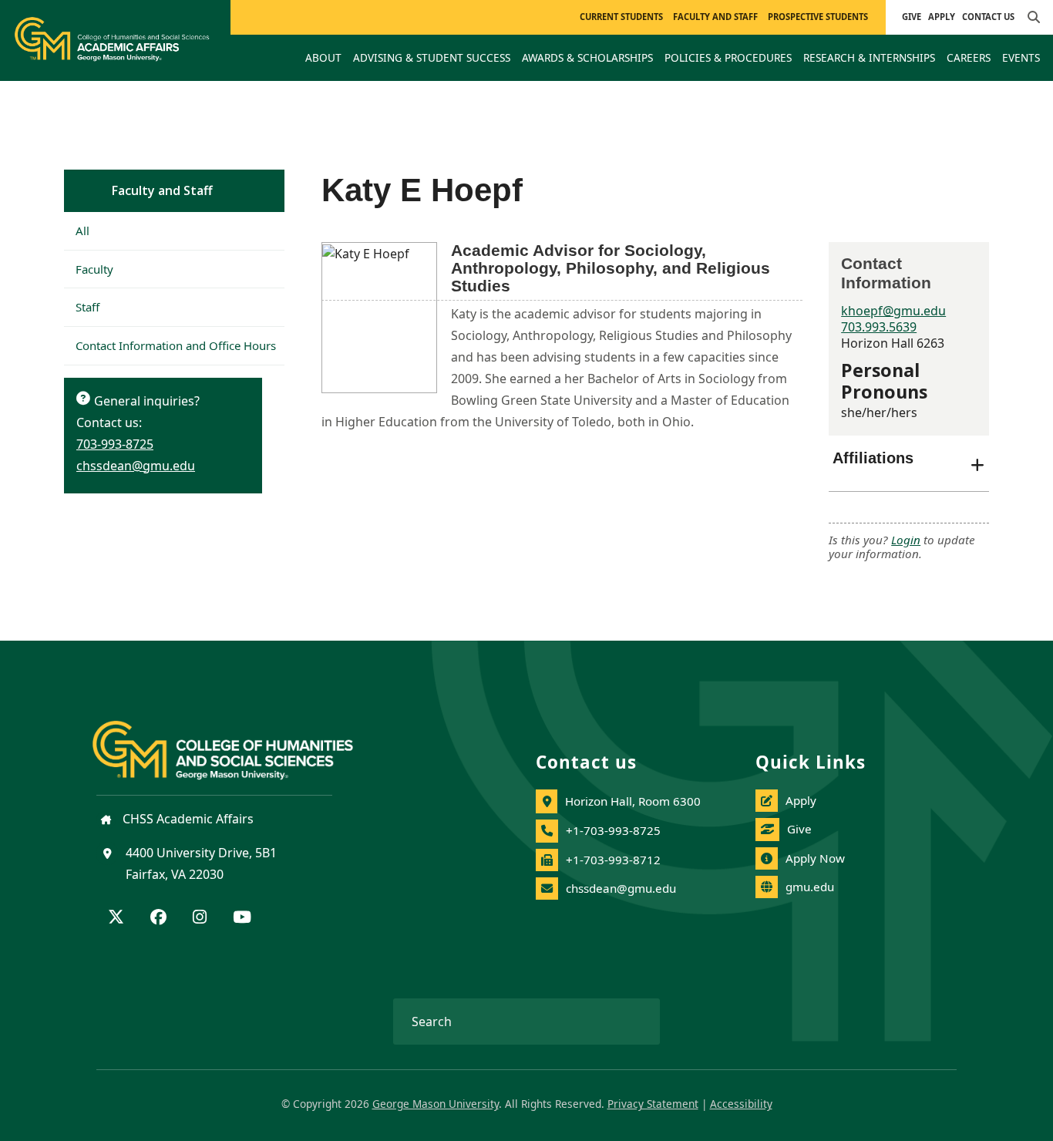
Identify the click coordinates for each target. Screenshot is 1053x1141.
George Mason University (435, 1103)
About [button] (323, 57)
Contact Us (988, 16)
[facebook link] (158, 918)
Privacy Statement (652, 1103)
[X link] (116, 918)
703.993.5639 (879, 326)
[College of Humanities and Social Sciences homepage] (238, 741)
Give (911, 16)
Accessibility (741, 1103)
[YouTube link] (242, 918)
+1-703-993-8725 (613, 830)
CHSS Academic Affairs (186, 818)
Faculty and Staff (162, 190)
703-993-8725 (114, 444)
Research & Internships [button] (869, 57)
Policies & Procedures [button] (728, 57)
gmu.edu (810, 886)
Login (905, 539)
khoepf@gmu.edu (893, 310)
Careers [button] (969, 57)
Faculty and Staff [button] (715, 16)
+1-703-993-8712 (613, 859)
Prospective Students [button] (818, 16)
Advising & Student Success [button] (431, 57)
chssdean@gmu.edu (135, 465)
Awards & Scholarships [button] (587, 57)
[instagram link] (199, 918)
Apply (941, 16)
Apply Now (815, 858)
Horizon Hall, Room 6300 (633, 801)
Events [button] (1021, 57)
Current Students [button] (621, 16)
